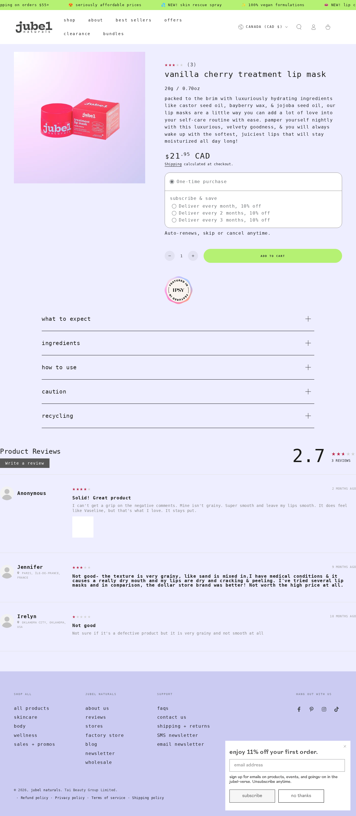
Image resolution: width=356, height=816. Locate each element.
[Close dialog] (345, 746)
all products (31, 708)
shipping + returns (183, 726)
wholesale (98, 762)
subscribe (252, 796)
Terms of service (108, 798)
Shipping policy (148, 798)
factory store (104, 735)
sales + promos (34, 744)
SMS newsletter (177, 735)
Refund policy (34, 798)
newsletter (100, 753)
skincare (26, 717)
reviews (95, 717)
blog (91, 744)
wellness (26, 735)
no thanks (301, 796)
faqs (163, 708)
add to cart (273, 256)
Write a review (24, 463)
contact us (172, 717)
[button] (299, 27)
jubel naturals (45, 790)
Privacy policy (70, 798)
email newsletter (180, 744)
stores (94, 726)
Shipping (173, 164)
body (20, 726)
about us (97, 708)
